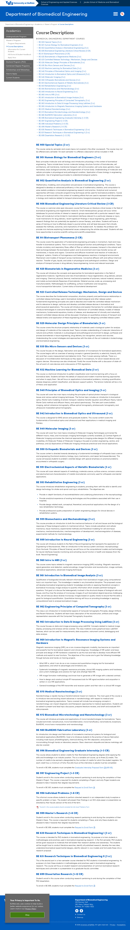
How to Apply (11, 74)
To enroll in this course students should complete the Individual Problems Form (64, 807)
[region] (27, 908)
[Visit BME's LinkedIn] (76, 910)
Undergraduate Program (16, 37)
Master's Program (51, 24)
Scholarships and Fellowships (18, 70)
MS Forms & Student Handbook (19, 54)
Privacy (112, 925)
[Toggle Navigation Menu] (118, 14)
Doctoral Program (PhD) (16, 62)
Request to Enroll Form (84, 787)
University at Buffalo (87, 925)
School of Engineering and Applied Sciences (59, 2)
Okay (27, 915)
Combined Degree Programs (18, 66)
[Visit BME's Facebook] (81, 910)
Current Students (13, 78)
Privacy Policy (30, 909)
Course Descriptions (15, 46)
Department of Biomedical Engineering (46, 14)
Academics (39, 24)
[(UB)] (22, 3)
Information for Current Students (16, 50)
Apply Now (12, 57)
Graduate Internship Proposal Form (94, 768)
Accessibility (121, 925)
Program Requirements (16, 43)
